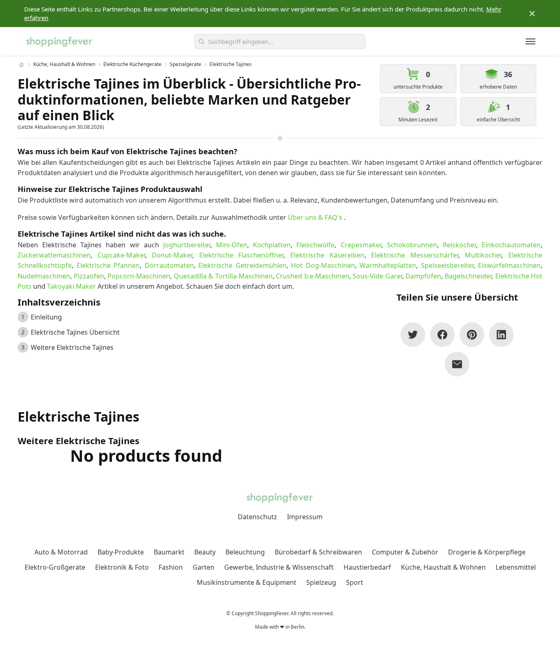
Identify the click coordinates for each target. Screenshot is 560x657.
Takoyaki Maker (71, 286)
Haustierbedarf (367, 567)
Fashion (171, 567)
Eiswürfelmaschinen (509, 265)
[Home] (21, 65)
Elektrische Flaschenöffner (241, 255)
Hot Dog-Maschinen (323, 265)
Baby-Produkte (121, 552)
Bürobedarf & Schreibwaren (318, 552)
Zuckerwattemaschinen (54, 255)
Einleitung (46, 317)
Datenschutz (257, 516)
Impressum (305, 516)
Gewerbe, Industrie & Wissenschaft (279, 567)
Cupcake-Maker (121, 255)
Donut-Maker (172, 255)
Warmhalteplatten (388, 265)
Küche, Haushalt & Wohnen (64, 64)
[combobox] (280, 41)
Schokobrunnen (412, 244)
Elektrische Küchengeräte (132, 64)
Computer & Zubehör (405, 552)
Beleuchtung (245, 552)
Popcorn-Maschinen (138, 276)
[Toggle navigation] (530, 41)
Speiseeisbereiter (447, 265)
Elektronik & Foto (122, 567)
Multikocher (483, 255)
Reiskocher (459, 244)
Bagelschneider (468, 276)
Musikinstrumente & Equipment (246, 582)
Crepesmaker (361, 244)
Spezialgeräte (185, 64)
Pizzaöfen (89, 276)
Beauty (205, 552)
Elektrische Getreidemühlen (242, 265)
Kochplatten (272, 244)
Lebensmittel (516, 567)
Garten (203, 567)
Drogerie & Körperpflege (487, 552)
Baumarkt (169, 552)
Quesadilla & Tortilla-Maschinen (223, 276)
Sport (354, 582)
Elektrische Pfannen (108, 265)
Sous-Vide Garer (377, 276)
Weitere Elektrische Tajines (72, 347)
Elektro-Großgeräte (55, 567)
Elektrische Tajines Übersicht (75, 332)
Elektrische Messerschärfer (414, 255)
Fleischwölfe (315, 244)
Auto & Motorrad (61, 552)
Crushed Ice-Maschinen (312, 276)
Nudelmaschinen (44, 276)
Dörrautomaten (169, 265)
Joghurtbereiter (186, 244)
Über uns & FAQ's (315, 217)
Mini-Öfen (231, 244)
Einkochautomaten (511, 244)
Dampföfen (423, 276)
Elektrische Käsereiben (327, 255)
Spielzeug (321, 582)
